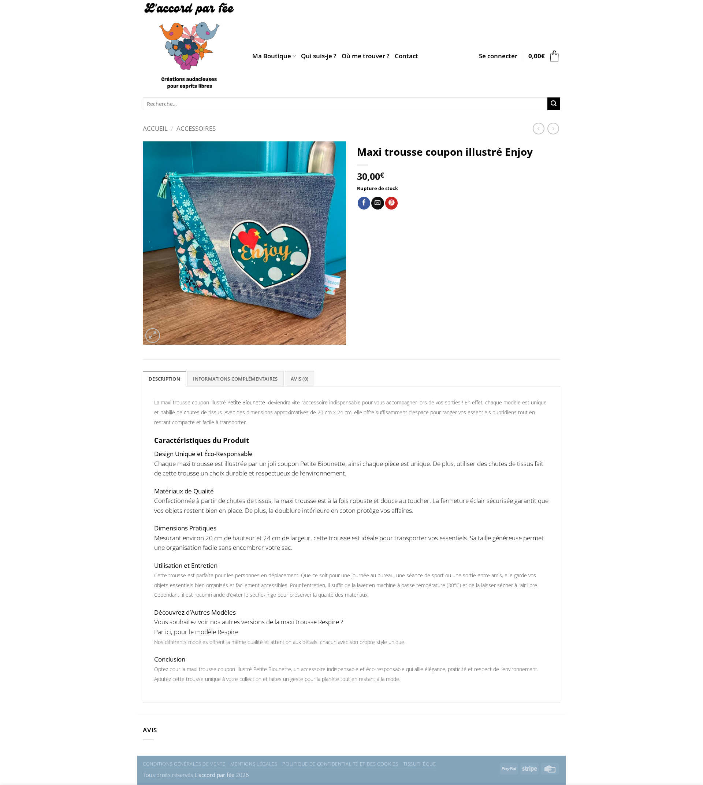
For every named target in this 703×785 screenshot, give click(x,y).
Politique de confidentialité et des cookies (340, 763)
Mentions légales (253, 763)
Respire (227, 631)
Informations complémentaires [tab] (235, 378)
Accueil (155, 128)
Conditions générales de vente (184, 763)
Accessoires (196, 128)
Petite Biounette (247, 402)
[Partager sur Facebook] (364, 203)
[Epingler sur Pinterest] (391, 203)
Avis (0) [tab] (299, 378)
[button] (498, 56)
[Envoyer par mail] (377, 203)
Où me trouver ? (366, 56)
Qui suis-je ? (318, 56)
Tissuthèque (419, 763)
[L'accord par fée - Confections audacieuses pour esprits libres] (192, 47)
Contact (406, 56)
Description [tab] (164, 378)
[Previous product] (553, 128)
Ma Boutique (271, 56)
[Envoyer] (553, 103)
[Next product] (538, 128)
